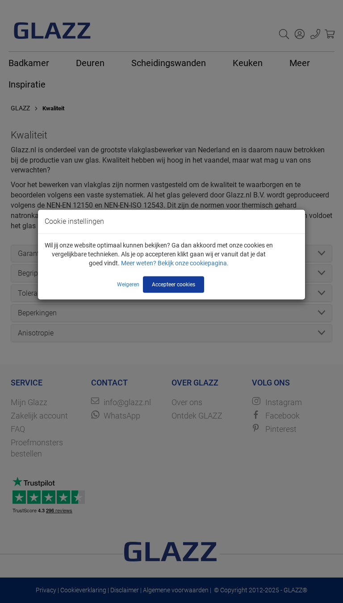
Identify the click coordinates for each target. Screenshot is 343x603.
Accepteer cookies (173, 284)
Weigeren (128, 284)
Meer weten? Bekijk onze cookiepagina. (175, 262)
